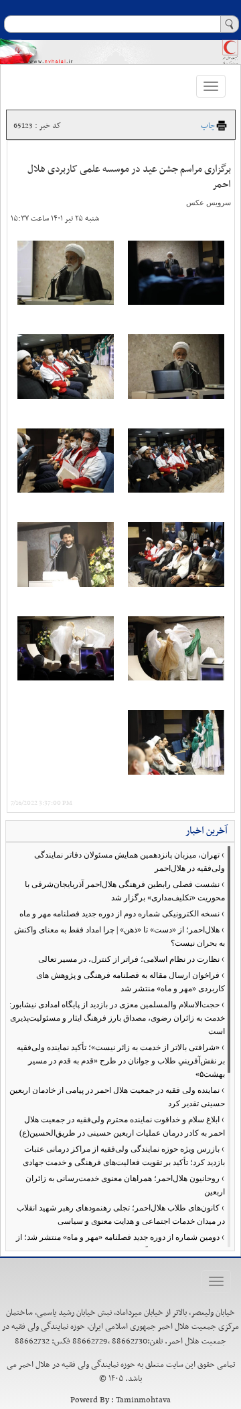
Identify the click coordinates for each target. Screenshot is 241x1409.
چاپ (208, 125)
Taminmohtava (143, 1400)
